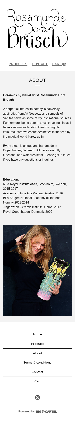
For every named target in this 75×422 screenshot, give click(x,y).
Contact (40, 64)
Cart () (59, 64)
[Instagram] (37, 397)
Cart (37, 381)
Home (37, 334)
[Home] (37, 29)
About (37, 353)
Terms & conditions (37, 363)
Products (18, 64)
